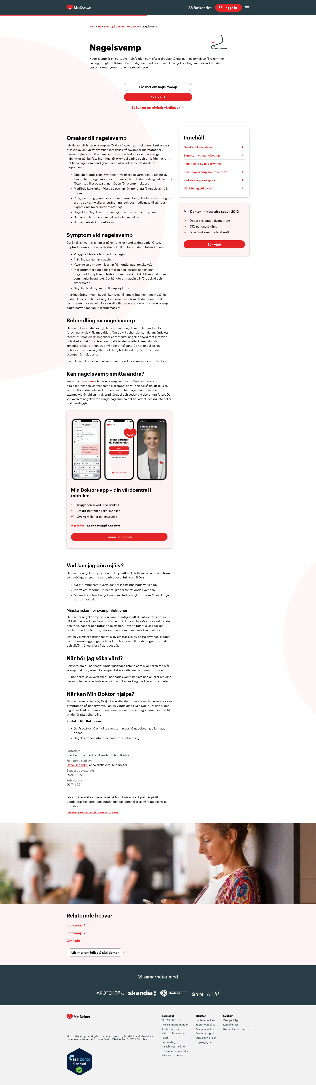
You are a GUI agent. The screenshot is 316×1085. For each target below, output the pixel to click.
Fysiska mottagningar (175, 1024)
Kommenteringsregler (175, 1050)
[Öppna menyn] (247, 8)
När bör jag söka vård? (199, 188)
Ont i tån (73, 941)
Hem (92, 26)
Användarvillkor (204, 1028)
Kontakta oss (230, 1024)
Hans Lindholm (77, 764)
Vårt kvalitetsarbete (173, 1033)
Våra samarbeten (172, 1055)
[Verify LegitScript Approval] (79, 1062)
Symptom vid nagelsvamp (202, 155)
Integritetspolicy (205, 1024)
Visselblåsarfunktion (174, 1046)
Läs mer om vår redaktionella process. (93, 812)
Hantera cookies (205, 1020)
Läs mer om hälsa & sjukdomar (95, 952)
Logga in (230, 8)
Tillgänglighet (203, 1042)
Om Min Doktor (171, 1020)
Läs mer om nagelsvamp (158, 87)
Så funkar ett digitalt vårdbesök (155, 107)
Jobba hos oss (170, 1028)
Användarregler (204, 1033)
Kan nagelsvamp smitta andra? (205, 172)
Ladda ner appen (119, 537)
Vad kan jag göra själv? (199, 180)
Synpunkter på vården (236, 1028)
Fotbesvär (133, 26)
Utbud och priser (205, 1037)
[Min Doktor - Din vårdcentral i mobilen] (78, 1024)
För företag (168, 1042)
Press (165, 1037)
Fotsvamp (74, 933)
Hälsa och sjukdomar (111, 26)
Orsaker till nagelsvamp (200, 147)
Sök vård (158, 97)
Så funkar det (200, 7)
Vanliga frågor (231, 1020)
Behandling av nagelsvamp (202, 163)
